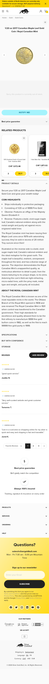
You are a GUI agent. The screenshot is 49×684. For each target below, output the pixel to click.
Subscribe (24, 584)
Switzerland (29, 652)
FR (31, 655)
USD (28, 659)
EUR (33, 659)
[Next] (45, 55)
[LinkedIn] (27, 607)
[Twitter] (16, 607)
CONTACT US (20, 6)
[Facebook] (11, 607)
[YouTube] (32, 607)
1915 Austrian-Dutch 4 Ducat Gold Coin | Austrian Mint (14, 160)
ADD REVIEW (38, 355)
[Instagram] (22, 607)
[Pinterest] (38, 607)
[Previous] (4, 55)
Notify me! (24, 112)
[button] (24, 121)
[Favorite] (45, 22)
